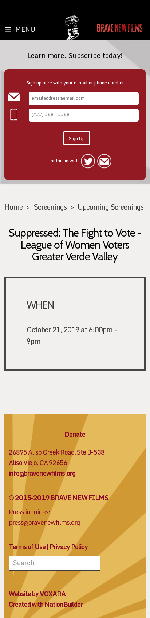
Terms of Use (27, 547)
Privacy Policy (69, 547)
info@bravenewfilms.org (42, 473)
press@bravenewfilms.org (44, 522)
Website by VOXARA (37, 594)
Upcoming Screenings (110, 207)
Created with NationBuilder (46, 604)
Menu (25, 29)
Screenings (50, 207)
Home (13, 207)
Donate (74, 434)
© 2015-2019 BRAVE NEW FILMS (58, 497)
